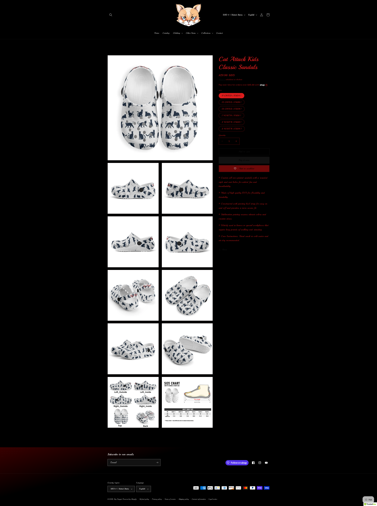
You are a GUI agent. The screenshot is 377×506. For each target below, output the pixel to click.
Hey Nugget (118, 499)
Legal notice (213, 499)
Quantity (222, 135)
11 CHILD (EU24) (231, 95)
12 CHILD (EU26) (231, 102)
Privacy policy (157, 499)
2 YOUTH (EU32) (231, 122)
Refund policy (144, 499)
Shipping (222, 79)
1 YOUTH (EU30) (231, 115)
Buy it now (244, 160)
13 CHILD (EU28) (232, 109)
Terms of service (170, 499)
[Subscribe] (157, 462)
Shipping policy (184, 499)
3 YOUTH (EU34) (232, 128)
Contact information (199, 499)
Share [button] (224, 249)
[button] (111, 15)
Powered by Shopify (130, 499)
